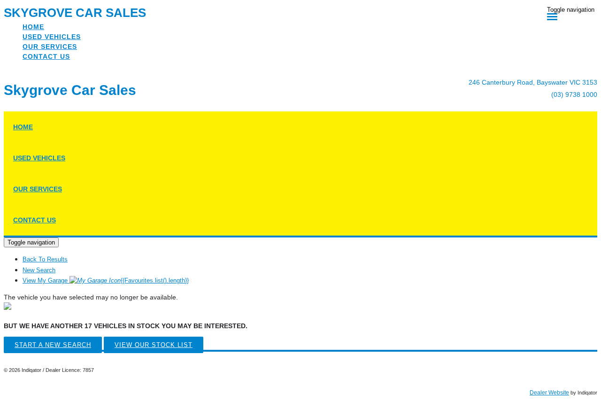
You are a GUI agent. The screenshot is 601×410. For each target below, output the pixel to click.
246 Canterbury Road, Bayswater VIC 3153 (533, 82)
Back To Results (45, 259)
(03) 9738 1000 (574, 94)
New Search (39, 270)
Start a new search (53, 344)
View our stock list (154, 344)
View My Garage (106, 280)
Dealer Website (549, 392)
